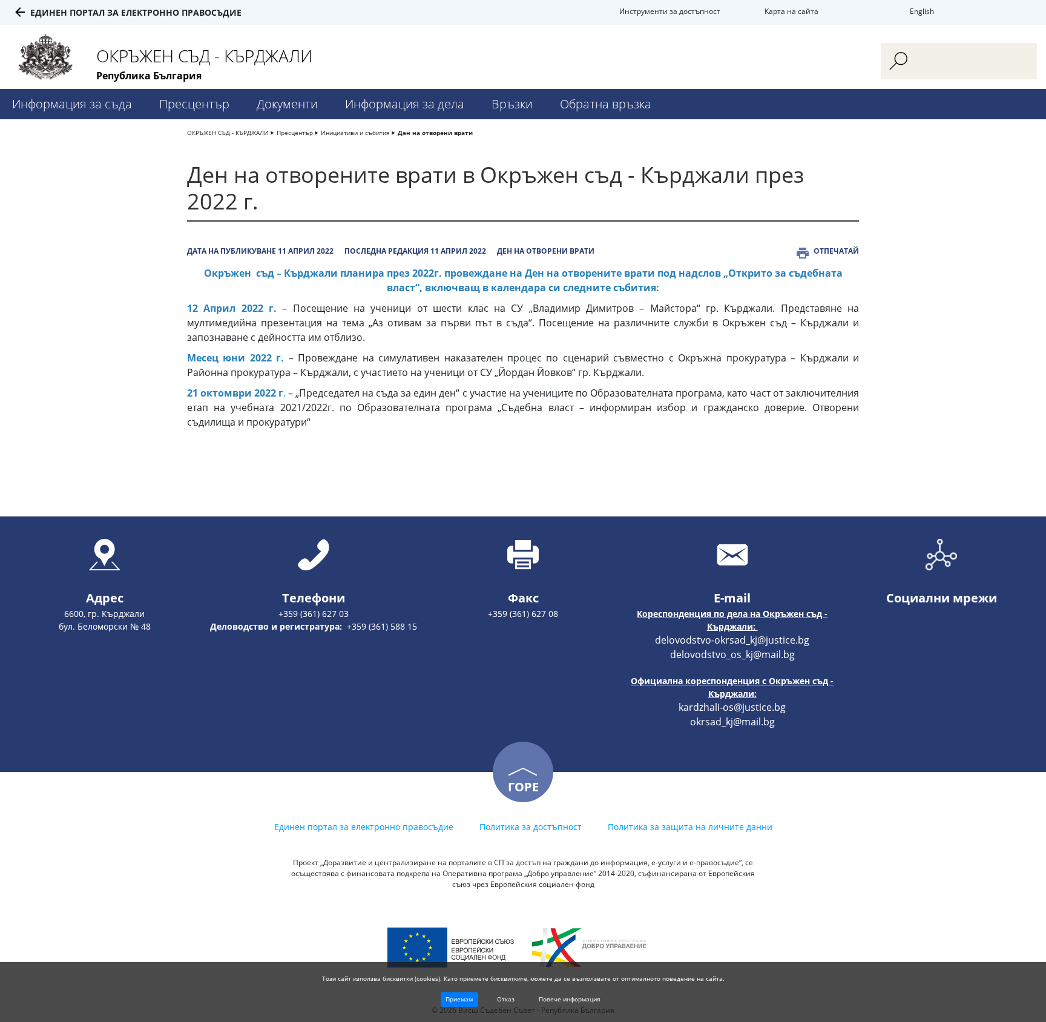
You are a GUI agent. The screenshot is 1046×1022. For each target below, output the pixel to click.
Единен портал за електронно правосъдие (136, 12)
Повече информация (569, 999)
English (922, 11)
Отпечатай (836, 251)
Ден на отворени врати (435, 132)
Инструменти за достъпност (669, 11)
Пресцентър (194, 104)
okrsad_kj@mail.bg (732, 721)
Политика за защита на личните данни (690, 826)
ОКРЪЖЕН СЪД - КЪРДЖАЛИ (228, 132)
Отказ (506, 999)
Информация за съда (72, 104)
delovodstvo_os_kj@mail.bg (732, 654)
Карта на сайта (791, 11)
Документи (287, 104)
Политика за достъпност (530, 826)
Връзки (512, 104)
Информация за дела (404, 104)
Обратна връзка (605, 104)
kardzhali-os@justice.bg (732, 707)
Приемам (459, 999)
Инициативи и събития (355, 132)
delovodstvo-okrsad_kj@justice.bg (732, 640)
